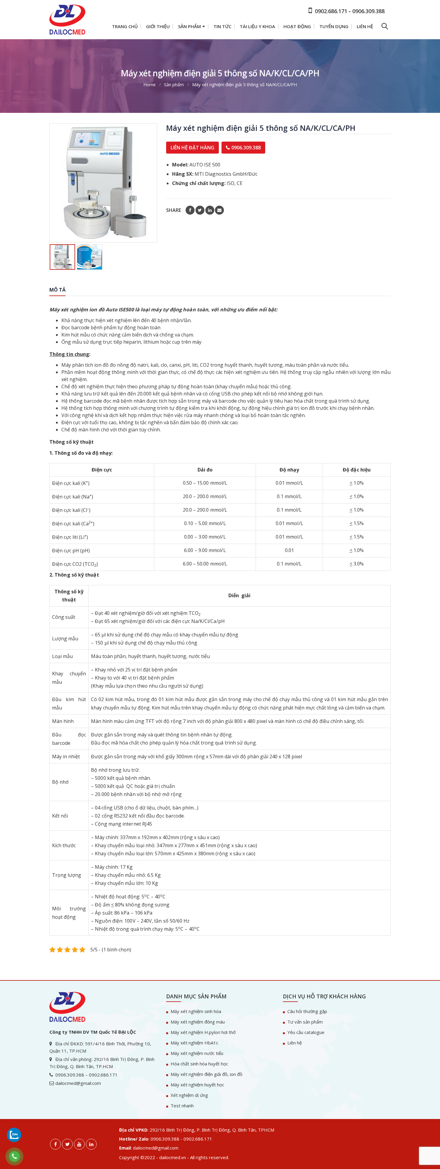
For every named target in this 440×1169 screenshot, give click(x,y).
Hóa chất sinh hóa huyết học (199, 1064)
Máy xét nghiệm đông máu (198, 1022)
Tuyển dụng (333, 26)
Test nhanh (182, 1106)
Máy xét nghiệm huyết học (197, 1085)
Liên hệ (365, 26)
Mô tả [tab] (57, 289)
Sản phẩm (189, 26)
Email (219, 210)
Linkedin (91, 1144)
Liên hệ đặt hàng (192, 147)
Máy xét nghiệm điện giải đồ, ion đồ (206, 1074)
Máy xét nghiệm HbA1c (194, 1043)
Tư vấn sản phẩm (305, 1022)
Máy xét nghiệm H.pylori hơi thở (203, 1032)
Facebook (190, 210)
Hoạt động (297, 26)
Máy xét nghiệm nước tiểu (197, 1053)
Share (173, 210)
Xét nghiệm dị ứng (189, 1095)
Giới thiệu (158, 26)
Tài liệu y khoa (257, 26)
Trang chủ (125, 26)
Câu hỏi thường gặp (307, 1011)
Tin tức (222, 26)
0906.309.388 (246, 147)
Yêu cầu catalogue (305, 1032)
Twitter (199, 210)
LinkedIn (209, 210)
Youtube (79, 1144)
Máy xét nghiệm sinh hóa (196, 1011)
